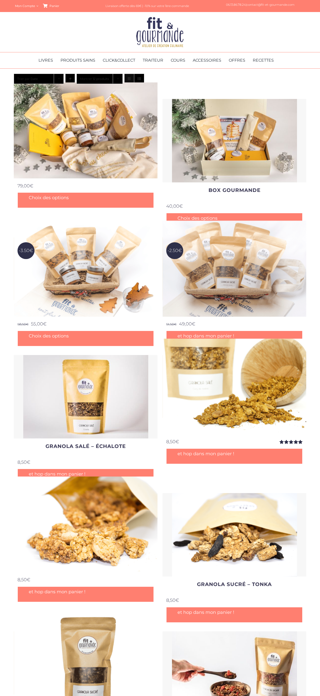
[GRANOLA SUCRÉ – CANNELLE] (86, 662)
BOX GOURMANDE (234, 190)
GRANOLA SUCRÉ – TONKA (234, 584)
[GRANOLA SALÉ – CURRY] (234, 386)
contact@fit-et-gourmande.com (270, 5)
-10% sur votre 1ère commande (166, 6)
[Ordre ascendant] (70, 79)
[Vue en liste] (139, 79)
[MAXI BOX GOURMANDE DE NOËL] (86, 130)
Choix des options (49, 197)
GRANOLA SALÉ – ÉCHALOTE (86, 446)
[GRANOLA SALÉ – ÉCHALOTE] (86, 396)
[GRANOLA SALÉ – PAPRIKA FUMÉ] (86, 524)
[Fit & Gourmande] (160, 19)
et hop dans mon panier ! (206, 336)
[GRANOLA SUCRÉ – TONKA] (234, 534)
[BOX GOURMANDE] (234, 140)
